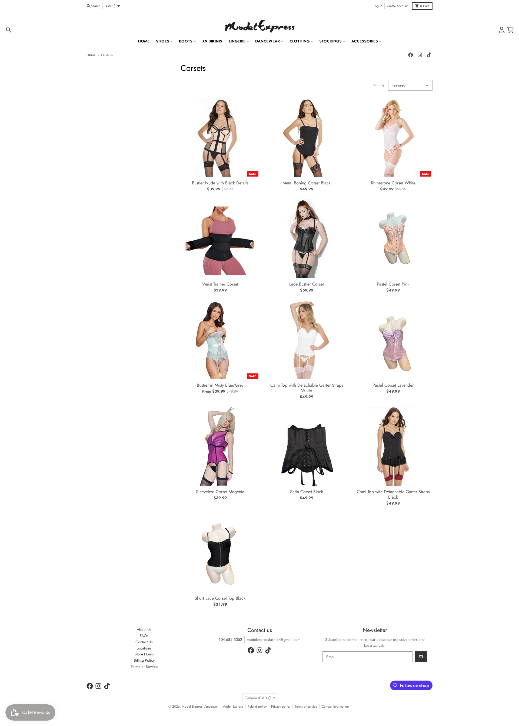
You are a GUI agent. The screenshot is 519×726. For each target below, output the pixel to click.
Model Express (232, 706)
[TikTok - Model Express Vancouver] (428, 54)
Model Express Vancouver (200, 706)
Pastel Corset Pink (393, 284)
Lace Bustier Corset (306, 284)
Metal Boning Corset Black (306, 183)
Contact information (335, 706)
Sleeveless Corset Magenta (220, 492)
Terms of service (306, 706)
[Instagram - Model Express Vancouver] (419, 54)
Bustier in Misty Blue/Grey (220, 385)
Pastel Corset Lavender (393, 385)
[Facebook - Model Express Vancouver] (410, 54)
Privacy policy (280, 706)
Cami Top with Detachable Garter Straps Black (393, 494)
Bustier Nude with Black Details (220, 183)
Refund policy (257, 706)
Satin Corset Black (306, 492)
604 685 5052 (230, 639)
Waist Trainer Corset (220, 284)
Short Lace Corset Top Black (220, 598)
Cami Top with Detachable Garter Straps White (306, 388)
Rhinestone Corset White (393, 183)
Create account (397, 6)
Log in (378, 6)
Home (91, 55)
